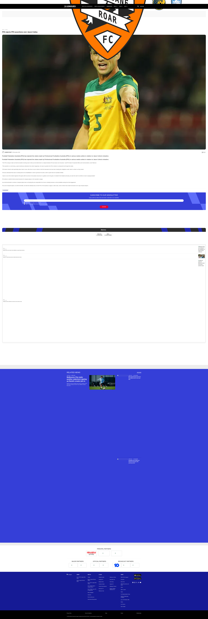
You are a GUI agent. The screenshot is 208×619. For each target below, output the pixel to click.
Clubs (120, 6)
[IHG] (104, 565)
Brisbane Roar (101, 581)
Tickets (89, 577)
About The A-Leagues (124, 577)
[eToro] (82, 565)
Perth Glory (112, 581)
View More (139, 372)
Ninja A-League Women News (81, 581)
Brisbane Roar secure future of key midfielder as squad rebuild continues (14, 250)
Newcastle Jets (112, 579)
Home (3, 29)
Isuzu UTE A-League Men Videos (92, 583)
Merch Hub (123, 581)
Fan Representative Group (125, 594)
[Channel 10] (116, 565)
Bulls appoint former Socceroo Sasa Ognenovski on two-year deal (134, 378)
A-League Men (5, 190)
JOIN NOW (142, 6)
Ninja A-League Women (99, 6)
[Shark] (116, 553)
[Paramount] (126, 565)
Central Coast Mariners (103, 586)
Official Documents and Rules (125, 584)
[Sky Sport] (135, 565)
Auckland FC (101, 579)
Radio (122, 591)
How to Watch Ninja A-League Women (91, 586)
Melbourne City (101, 590)
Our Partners (123, 604)
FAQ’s (122, 587)
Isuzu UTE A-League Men (87, 6)
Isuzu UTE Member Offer (125, 599)
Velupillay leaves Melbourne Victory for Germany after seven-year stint (134, 461)
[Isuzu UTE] (91, 553)
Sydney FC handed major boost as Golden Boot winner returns (12, 257)
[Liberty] (73, 565)
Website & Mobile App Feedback (124, 597)
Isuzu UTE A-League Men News (81, 578)
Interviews (89, 594)
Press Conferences (91, 597)
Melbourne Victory (113, 577)
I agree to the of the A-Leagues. (33, 202)
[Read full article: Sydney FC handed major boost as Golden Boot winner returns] (201, 256)
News (7, 29)
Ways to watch (123, 589)
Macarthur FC (101, 588)
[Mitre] (95, 565)
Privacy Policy (32, 202)
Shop (106, 613)
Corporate (122, 579)
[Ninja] (104, 553)
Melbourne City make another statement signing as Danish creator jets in (77, 379)
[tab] (99, 234)
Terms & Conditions (88, 613)
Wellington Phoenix (113, 586)
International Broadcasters (92, 599)
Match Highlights (90, 592)
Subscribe (104, 206)
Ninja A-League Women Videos (92, 580)
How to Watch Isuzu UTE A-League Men (92, 590)
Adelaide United (101, 577)
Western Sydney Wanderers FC (112, 589)
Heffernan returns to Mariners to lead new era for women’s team (12, 301)
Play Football (123, 606)
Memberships (109, 6)
